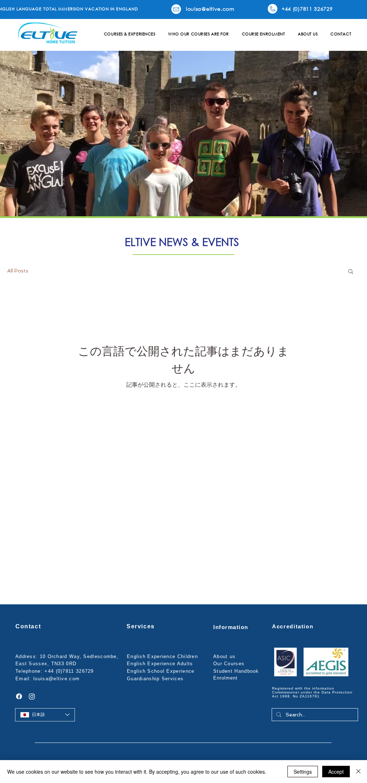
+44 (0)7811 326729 (69, 671)
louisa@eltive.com (56, 678)
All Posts (17, 271)
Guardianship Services (155, 678)
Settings (303, 771)
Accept (336, 771)
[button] (129, 34)
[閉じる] (358, 771)
